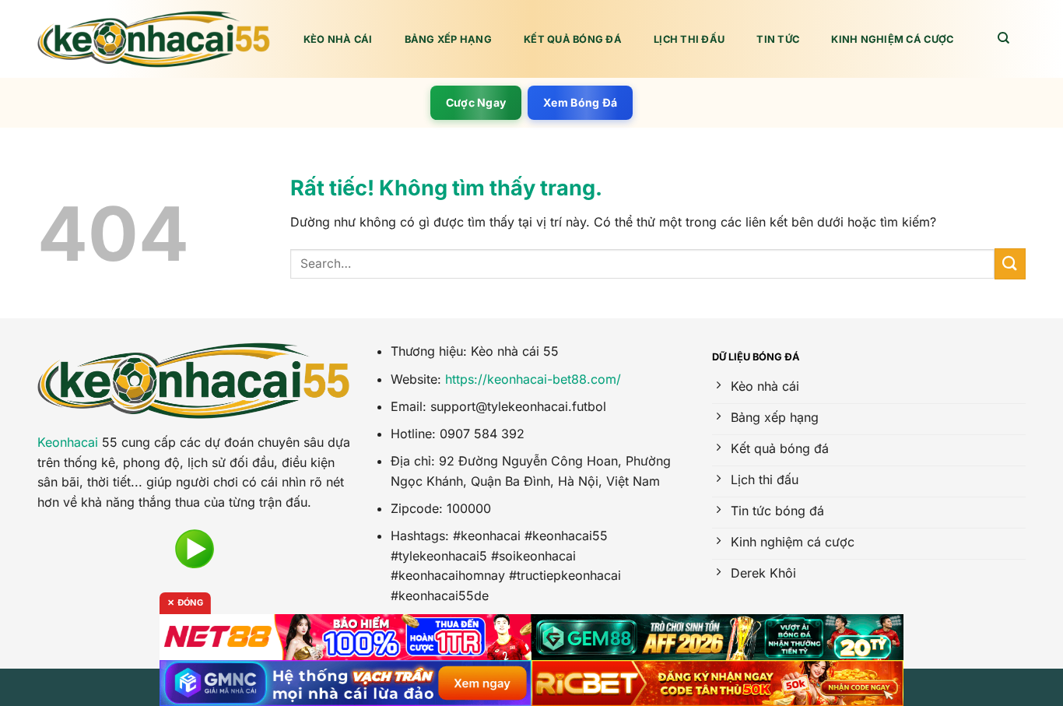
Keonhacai (67, 442)
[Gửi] (1010, 263)
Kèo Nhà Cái (338, 39)
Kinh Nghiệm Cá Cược (892, 39)
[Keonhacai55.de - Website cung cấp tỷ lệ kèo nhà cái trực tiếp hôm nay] (154, 39)
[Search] (1004, 38)
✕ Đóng (185, 602)
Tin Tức (777, 39)
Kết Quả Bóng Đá (573, 39)
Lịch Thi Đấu (689, 39)
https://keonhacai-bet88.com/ (533, 379)
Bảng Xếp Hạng (448, 39)
